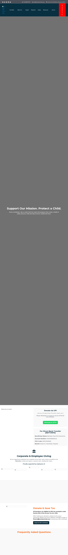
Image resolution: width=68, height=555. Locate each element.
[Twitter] (4, 2)
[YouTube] (10, 2)
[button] (14, 10)
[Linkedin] (8, 2)
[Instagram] (6, 2)
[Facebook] (2, 2)
